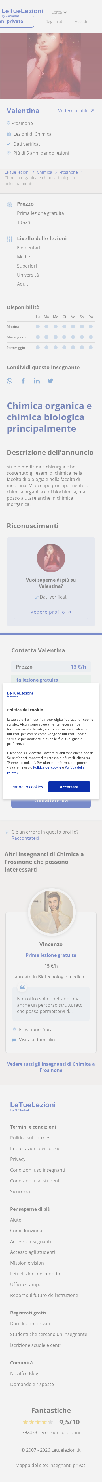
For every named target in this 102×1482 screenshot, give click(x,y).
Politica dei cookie (47, 767)
